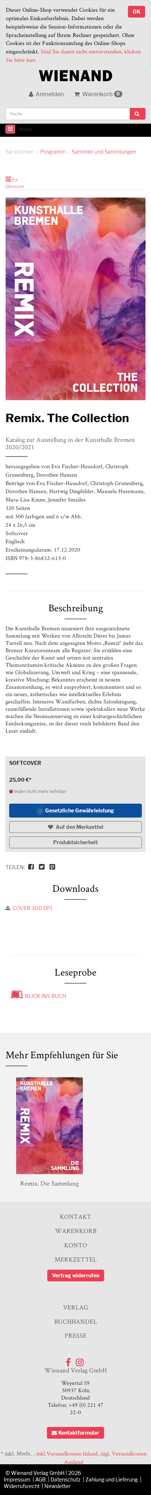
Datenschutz (66, 1479)
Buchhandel (75, 1321)
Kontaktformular (78, 1433)
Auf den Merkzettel (79, 827)
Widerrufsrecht (22, 1486)
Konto (75, 1245)
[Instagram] (80, 1360)
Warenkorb (100, 94)
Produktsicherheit (75, 842)
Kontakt (75, 1216)
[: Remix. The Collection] (75, 299)
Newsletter (57, 1486)
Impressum (17, 1479)
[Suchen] (138, 114)
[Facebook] (68, 1360)
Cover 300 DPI (32, 908)
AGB (40, 1479)
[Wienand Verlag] (75, 74)
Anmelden (49, 94)
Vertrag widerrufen (75, 1275)
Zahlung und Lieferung (111, 1479)
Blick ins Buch (44, 996)
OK (136, 11)
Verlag (75, 1307)
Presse (75, 1335)
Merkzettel (76, 1259)
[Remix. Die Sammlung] (49, 1126)
